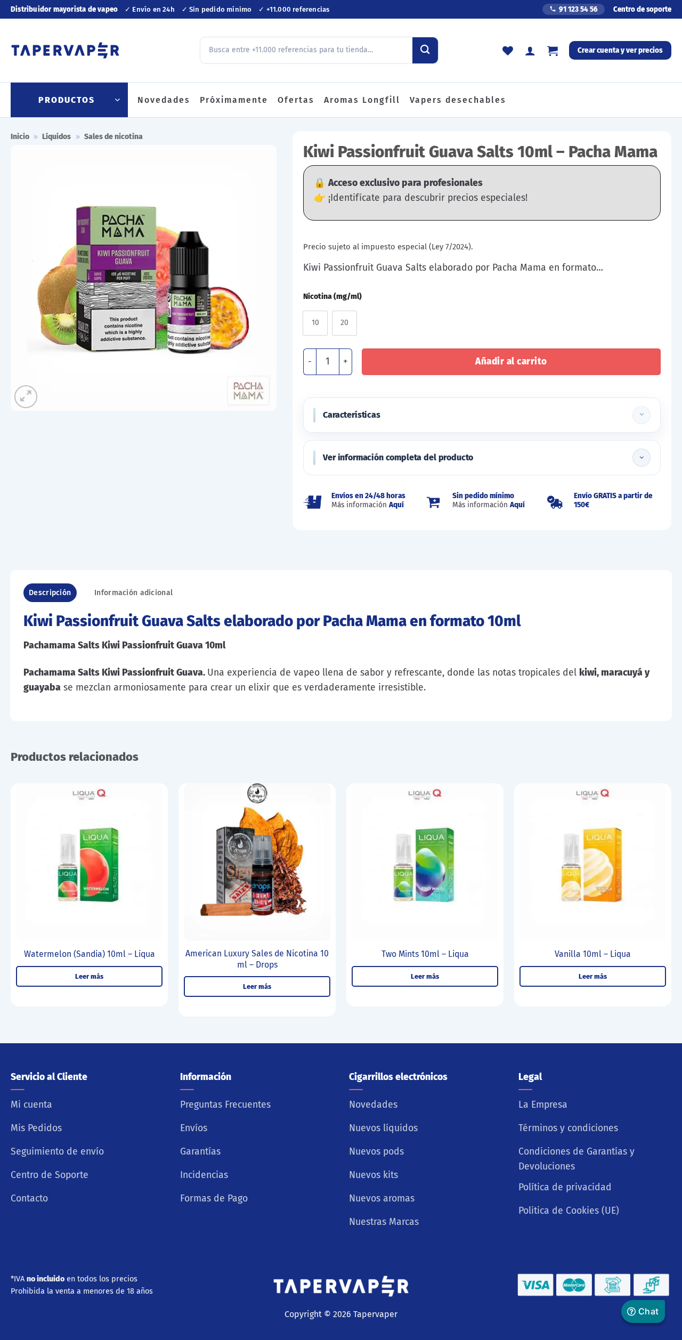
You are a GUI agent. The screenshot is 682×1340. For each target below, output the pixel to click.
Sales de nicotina (113, 136)
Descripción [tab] (50, 592)
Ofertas (296, 100)
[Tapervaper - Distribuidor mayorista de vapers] (65, 50)
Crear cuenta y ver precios (620, 50)
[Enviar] (425, 50)
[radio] (315, 323)
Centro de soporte (642, 9)
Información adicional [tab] (133, 592)
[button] (552, 50)
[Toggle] (641, 415)
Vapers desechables (458, 100)
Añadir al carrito (511, 361)
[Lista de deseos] (507, 50)
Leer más (89, 976)
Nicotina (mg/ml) (332, 297)
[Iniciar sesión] (530, 50)
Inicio (20, 136)
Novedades (163, 100)
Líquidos (56, 136)
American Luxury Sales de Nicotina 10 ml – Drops (257, 959)
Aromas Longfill (362, 100)
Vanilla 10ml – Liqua (593, 954)
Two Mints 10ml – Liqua (425, 954)
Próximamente (234, 100)
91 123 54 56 (578, 9)
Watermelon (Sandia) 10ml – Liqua (89, 954)
